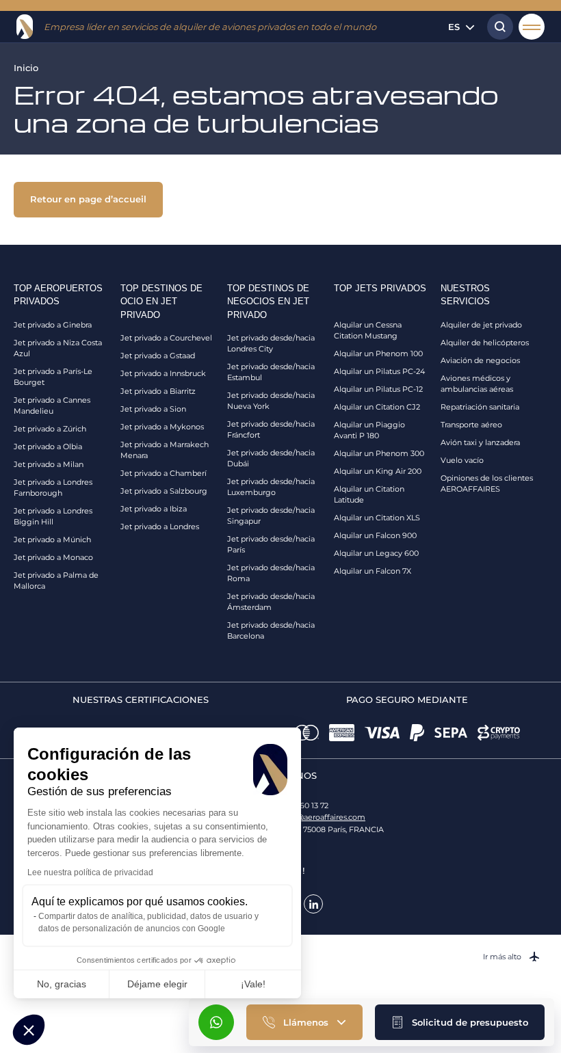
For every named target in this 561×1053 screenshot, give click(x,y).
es (454, 26)
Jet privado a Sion (153, 409)
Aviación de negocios (480, 360)
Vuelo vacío (462, 460)
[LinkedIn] (313, 904)
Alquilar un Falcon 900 (375, 535)
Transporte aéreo (471, 424)
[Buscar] (496, 27)
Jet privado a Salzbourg (163, 491)
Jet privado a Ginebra (53, 325)
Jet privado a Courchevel (166, 338)
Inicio (26, 67)
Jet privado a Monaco (53, 557)
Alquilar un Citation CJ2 (377, 407)
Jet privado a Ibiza (153, 509)
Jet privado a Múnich (52, 539)
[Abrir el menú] (532, 27)
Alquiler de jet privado (481, 325)
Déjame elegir (157, 983)
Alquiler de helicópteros (485, 342)
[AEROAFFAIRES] (24, 26)
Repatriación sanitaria (480, 407)
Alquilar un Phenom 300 (379, 453)
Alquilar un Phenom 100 (378, 353)
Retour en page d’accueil (88, 199)
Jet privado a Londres (159, 526)
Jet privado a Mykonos (162, 426)
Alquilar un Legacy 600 (376, 553)
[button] (460, 1022)
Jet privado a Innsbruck (163, 373)
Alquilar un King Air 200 (377, 471)
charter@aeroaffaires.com (317, 817)
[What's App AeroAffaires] (216, 1022)
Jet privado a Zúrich (50, 429)
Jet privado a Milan (48, 464)
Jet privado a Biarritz (158, 391)
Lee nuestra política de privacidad (90, 872)
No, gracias (61, 983)
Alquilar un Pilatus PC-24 (379, 371)
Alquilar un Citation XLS (377, 517)
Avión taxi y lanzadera (480, 442)
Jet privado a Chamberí (163, 473)
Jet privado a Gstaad (157, 355)
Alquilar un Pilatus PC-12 (378, 389)
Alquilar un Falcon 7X (372, 571)
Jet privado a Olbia (48, 446)
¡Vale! (253, 983)
